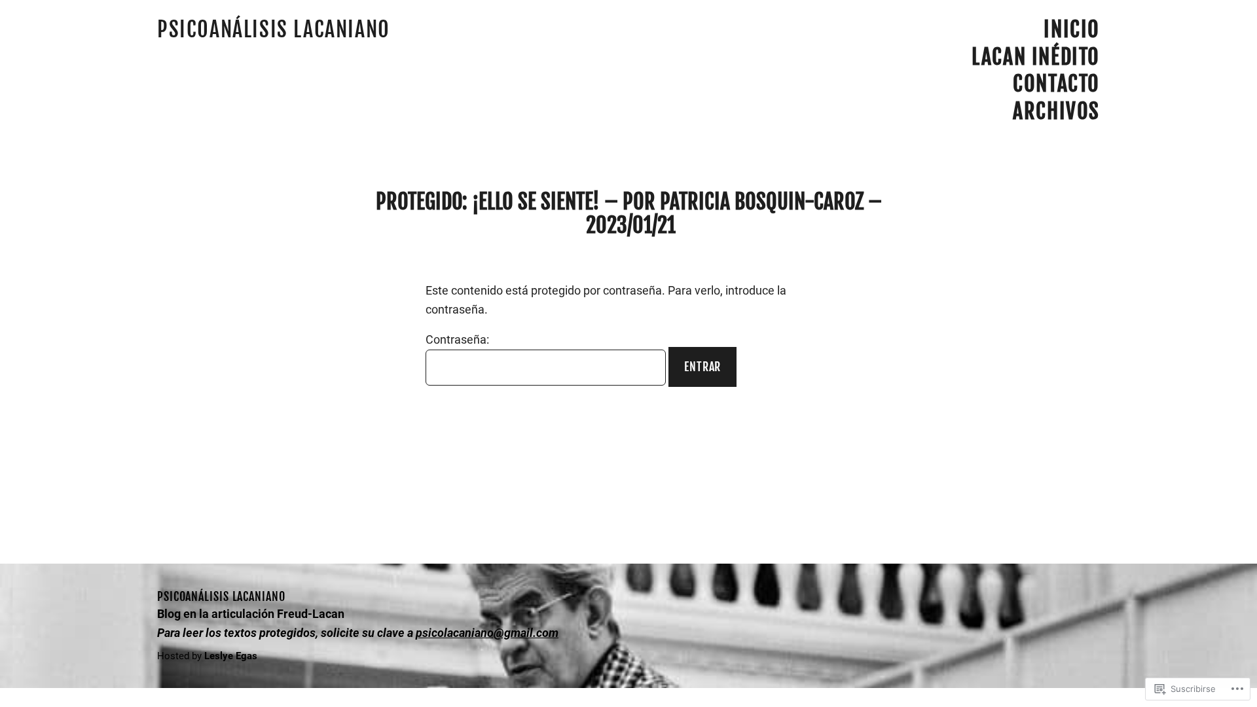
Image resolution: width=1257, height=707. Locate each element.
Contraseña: (457, 339)
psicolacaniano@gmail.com (487, 633)
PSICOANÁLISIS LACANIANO (273, 29)
